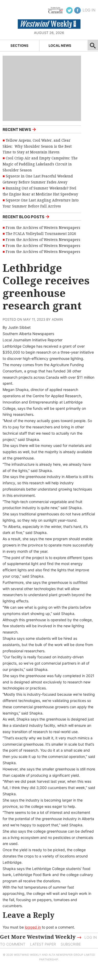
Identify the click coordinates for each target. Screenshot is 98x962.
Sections (19, 45)
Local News (60, 45)
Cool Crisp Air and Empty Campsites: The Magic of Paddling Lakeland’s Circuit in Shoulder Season (40, 164)
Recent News (19, 129)
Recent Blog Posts (26, 216)
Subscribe (71, 944)
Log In (89, 10)
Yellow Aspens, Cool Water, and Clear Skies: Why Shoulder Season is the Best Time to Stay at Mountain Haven (37, 146)
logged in (33, 927)
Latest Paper (43, 944)
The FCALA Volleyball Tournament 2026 (41, 234)
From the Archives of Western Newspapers (43, 228)
